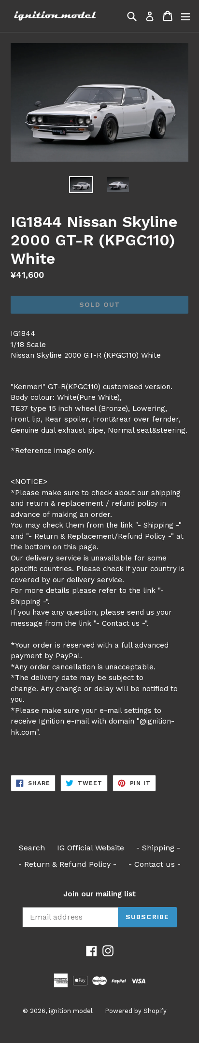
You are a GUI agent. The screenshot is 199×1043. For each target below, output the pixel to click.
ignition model (71, 1010)
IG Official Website (90, 847)
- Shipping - (158, 847)
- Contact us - (154, 864)
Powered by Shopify (136, 1010)
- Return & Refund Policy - (67, 864)
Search (32, 847)
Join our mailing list (99, 894)
